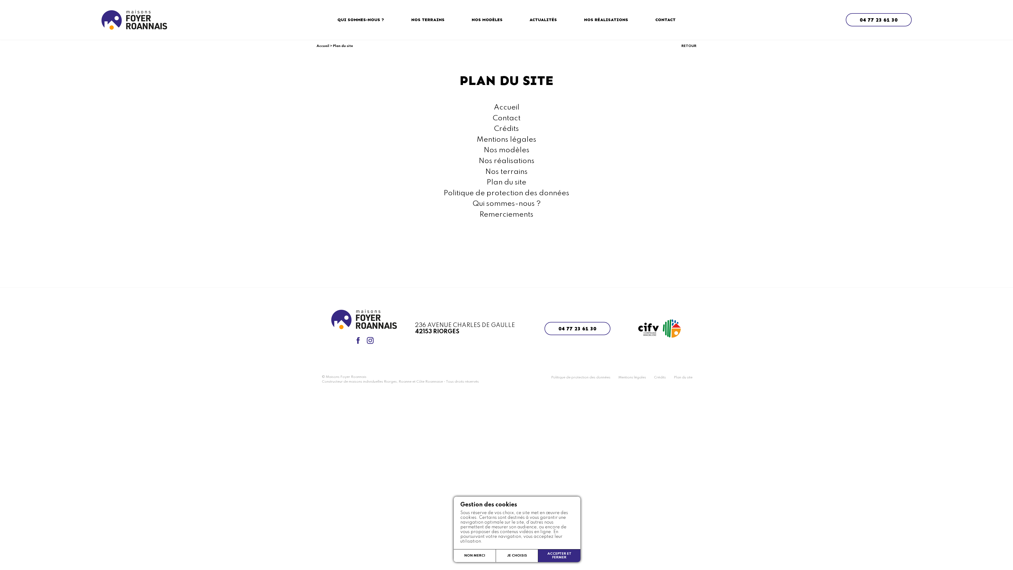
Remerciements (506, 214)
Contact (665, 19)
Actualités (543, 19)
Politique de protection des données (506, 193)
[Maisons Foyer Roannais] (134, 19)
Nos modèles (487, 19)
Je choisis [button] (517, 555)
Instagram (370, 340)
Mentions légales (506, 140)
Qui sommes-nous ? (360, 19)
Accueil (323, 46)
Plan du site (506, 182)
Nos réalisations (606, 19)
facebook (358, 340)
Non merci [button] (474, 555)
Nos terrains (428, 19)
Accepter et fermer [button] (559, 555)
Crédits (506, 129)
